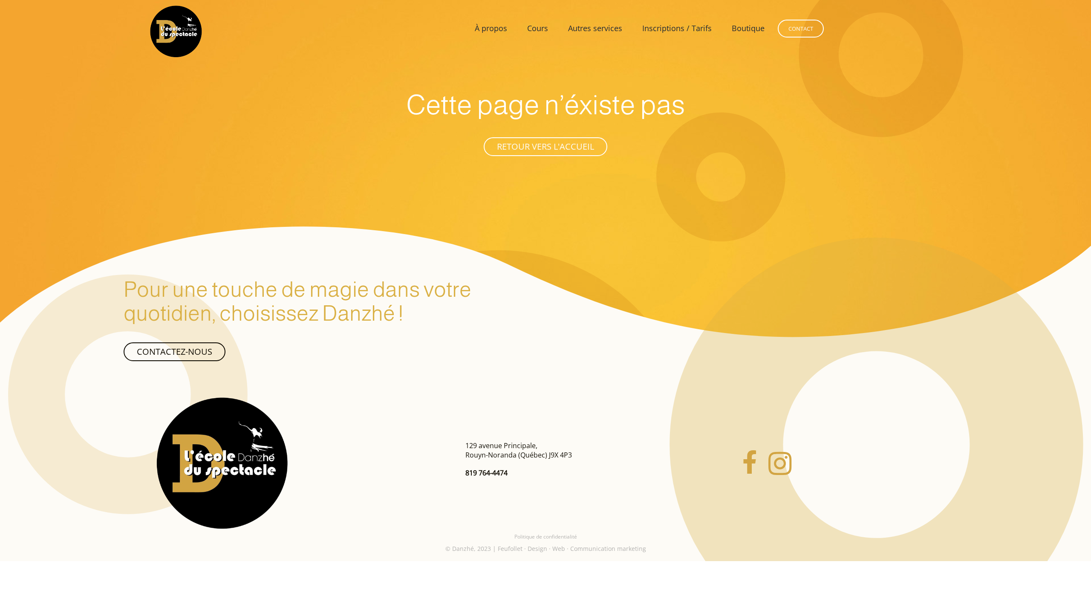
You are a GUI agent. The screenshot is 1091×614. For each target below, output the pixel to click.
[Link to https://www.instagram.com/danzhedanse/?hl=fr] (779, 463)
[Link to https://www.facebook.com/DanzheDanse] (749, 463)
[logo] (222, 400)
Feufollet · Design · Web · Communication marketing (572, 548)
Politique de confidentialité (545, 536)
